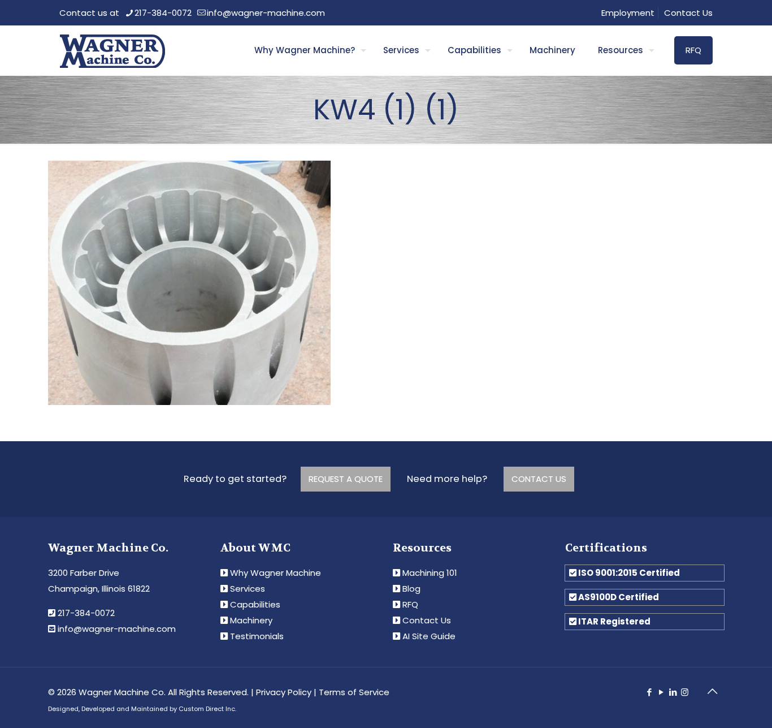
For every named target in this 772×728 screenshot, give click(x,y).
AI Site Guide (429, 636)
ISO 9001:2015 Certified (629, 573)
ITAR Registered (614, 621)
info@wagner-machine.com (266, 13)
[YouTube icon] (661, 692)
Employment (627, 13)
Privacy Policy (283, 692)
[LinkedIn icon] (673, 692)
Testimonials (257, 636)
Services (247, 589)
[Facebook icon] (649, 692)
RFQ (693, 50)
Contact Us (688, 13)
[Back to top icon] (712, 691)
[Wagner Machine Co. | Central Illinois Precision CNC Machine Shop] (112, 50)
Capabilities (255, 604)
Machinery (251, 620)
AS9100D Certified (618, 597)
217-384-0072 (163, 13)
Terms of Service (354, 692)
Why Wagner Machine (275, 573)
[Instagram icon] (684, 692)
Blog (411, 589)
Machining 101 (429, 573)
